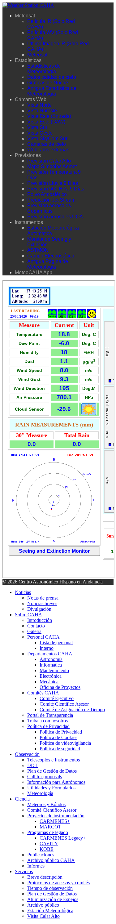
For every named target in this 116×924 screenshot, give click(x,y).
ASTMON (38, 250)
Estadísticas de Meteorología (44, 68)
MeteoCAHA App (33, 272)
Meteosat (25, 15)
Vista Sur (37, 127)
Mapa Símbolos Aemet (52, 166)
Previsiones (28, 155)
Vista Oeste (40, 133)
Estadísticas (28, 60)
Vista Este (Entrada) (49, 116)
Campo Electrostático (50, 255)
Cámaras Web (30, 99)
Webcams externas (48, 149)
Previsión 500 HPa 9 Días (55, 188)
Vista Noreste (42, 110)
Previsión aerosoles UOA (55, 216)
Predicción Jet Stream (51, 200)
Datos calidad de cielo (51, 77)
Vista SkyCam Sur (47, 138)
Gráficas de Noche (47, 82)
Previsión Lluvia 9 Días (52, 183)
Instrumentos (29, 222)
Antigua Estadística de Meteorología (51, 91)
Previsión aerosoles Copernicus (49, 208)
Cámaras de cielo (46, 144)
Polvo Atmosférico (47, 194)
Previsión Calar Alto (49, 160)
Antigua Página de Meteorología (47, 264)
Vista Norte (39, 105)
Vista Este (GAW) (46, 121)
